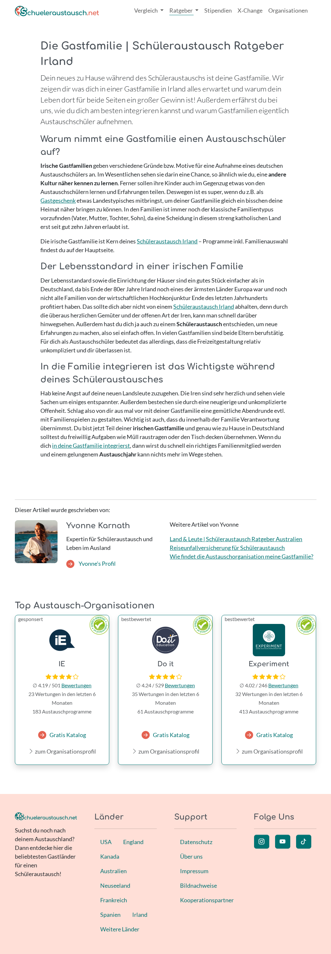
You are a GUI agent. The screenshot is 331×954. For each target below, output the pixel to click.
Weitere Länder (119, 929)
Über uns (191, 856)
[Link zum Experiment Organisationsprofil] (268, 640)
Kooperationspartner (207, 900)
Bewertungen (76, 685)
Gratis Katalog (67, 734)
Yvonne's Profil (97, 563)
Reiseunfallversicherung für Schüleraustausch (227, 547)
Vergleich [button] (146, 10)
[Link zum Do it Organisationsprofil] (165, 640)
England (133, 841)
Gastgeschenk (58, 200)
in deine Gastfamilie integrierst (91, 445)
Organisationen (288, 10)
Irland (139, 914)
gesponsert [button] (30, 619)
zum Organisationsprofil (65, 751)
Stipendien (218, 10)
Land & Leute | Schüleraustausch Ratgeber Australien (236, 538)
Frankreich (113, 900)
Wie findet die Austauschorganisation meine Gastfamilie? (241, 556)
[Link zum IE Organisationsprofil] (62, 640)
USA (106, 841)
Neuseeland (115, 885)
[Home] (57, 10)
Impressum (194, 870)
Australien (113, 870)
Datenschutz (196, 841)
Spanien (110, 914)
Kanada (109, 856)
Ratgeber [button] (181, 10)
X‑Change (250, 10)
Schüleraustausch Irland (167, 241)
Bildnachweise (198, 885)
